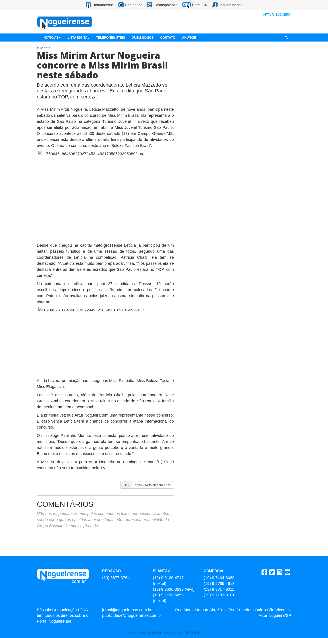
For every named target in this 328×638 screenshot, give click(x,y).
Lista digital (78, 37)
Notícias (51, 37)
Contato (167, 37)
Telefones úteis (110, 37)
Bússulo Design (151, 632)
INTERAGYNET (191, 632)
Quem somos (143, 37)
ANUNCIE (189, 37)
